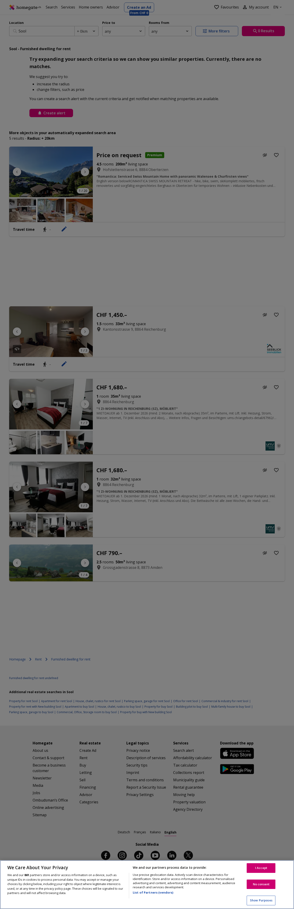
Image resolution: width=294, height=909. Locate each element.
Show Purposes (261, 900)
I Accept (261, 868)
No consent (261, 884)
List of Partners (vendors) (153, 892)
